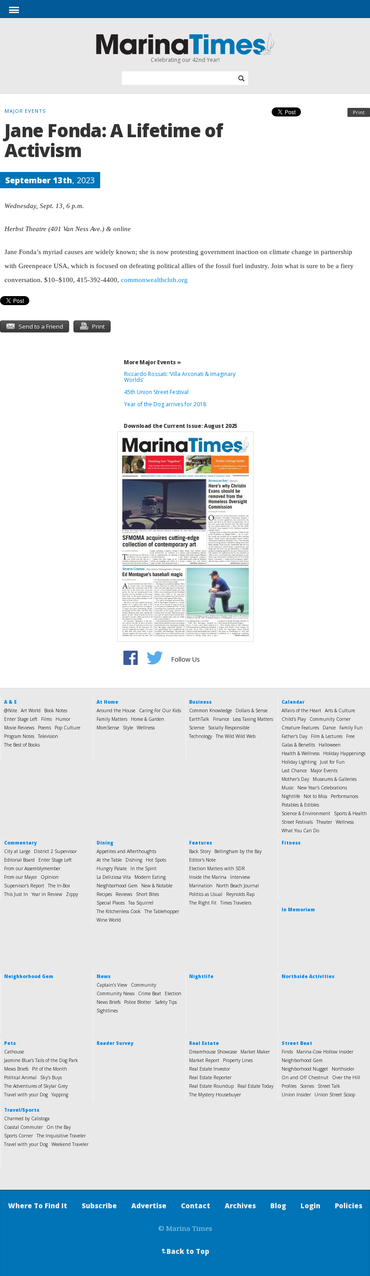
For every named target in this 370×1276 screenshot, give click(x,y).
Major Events (324, 770)
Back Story (200, 851)
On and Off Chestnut (305, 1077)
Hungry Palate (112, 868)
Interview (240, 877)
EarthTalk (199, 719)
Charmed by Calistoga (27, 1118)
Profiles (289, 1086)
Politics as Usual (205, 894)
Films (46, 719)
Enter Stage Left (20, 719)
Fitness (291, 843)
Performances (344, 796)
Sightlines (107, 1010)
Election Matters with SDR (217, 868)
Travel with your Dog (26, 1094)
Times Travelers (235, 903)
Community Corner (330, 719)
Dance (329, 727)
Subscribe (99, 1205)
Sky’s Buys (51, 1077)
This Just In (16, 894)
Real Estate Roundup (211, 1086)
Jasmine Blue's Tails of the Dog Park (41, 1060)
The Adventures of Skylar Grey (36, 1086)
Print (359, 112)
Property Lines (238, 1060)
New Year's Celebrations (322, 787)
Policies (348, 1205)
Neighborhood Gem (117, 885)
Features (200, 843)
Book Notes (55, 710)
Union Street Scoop (334, 1094)
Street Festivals (297, 822)
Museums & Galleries (334, 779)
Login (310, 1205)
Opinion (50, 877)
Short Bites (147, 894)
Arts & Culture (340, 710)
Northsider (343, 1069)
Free (350, 736)
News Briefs (108, 1002)
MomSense (108, 727)
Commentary (20, 843)
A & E (10, 702)
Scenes (307, 1086)
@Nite (10, 710)
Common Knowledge (210, 710)
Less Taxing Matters (253, 719)
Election (173, 993)
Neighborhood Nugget (305, 1069)
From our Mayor (20, 877)
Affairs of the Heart (301, 710)
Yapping (59, 1094)
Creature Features (300, 727)
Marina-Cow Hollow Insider (324, 1052)
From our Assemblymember (32, 868)
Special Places (111, 903)
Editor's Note (202, 860)
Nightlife (291, 796)
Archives (240, 1205)
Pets (10, 1043)
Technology (200, 736)
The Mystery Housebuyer (215, 1094)
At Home (107, 702)
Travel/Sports (21, 1110)
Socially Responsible (229, 727)
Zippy (72, 894)
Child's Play (294, 719)
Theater (324, 822)
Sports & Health (350, 813)
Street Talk (329, 1086)
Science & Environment (306, 813)
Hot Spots (156, 860)
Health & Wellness (300, 753)
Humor (63, 719)
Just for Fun (332, 762)
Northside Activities (308, 976)
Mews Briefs (16, 1069)
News (104, 976)
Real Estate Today (255, 1086)
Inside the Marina (208, 877)
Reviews (124, 894)
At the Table (109, 860)
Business (200, 702)
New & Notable (156, 885)
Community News (115, 993)
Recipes (104, 894)
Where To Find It (37, 1205)
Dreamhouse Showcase (213, 1052)
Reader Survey (115, 1043)
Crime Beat (149, 993)
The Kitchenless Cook (119, 911)
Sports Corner (18, 1135)
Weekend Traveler (69, 1144)
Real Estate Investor (209, 1069)
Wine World (109, 920)
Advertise (148, 1205)
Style (128, 727)
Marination (201, 885)
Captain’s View (112, 985)
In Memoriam (298, 909)
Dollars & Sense (252, 710)
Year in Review (47, 894)
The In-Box (59, 885)
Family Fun (351, 727)
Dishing (133, 860)
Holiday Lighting (299, 762)
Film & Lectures (326, 736)
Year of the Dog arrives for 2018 (165, 404)
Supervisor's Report (24, 885)
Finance (221, 719)
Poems (44, 727)
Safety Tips (166, 1002)
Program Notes (19, 736)
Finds (287, 1052)
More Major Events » (152, 362)
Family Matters (112, 719)
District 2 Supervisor (55, 851)
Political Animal (20, 1077)
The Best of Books (22, 745)
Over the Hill (346, 1077)
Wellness (146, 727)
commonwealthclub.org (154, 279)
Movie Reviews (19, 727)
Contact (195, 1205)
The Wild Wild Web (235, 736)
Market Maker (255, 1052)
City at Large (17, 851)
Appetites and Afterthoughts (126, 851)
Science (196, 727)
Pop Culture (67, 727)
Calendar (293, 702)
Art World (31, 710)
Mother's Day (295, 779)
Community (143, 985)
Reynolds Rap (240, 894)
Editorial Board (19, 860)
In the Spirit (143, 868)
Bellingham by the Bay (238, 851)
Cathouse (14, 1052)
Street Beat (297, 1043)
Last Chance (294, 770)
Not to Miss (315, 796)
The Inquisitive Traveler (61, 1135)
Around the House (116, 710)
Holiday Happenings (344, 753)
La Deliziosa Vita (114, 877)
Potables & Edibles (300, 805)
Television (48, 736)
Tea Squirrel (140, 903)
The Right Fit (203, 903)
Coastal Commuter (23, 1127)
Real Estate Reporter (210, 1077)
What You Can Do (300, 830)
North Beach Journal (237, 885)
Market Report (204, 1060)
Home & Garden (147, 719)
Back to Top (184, 1251)
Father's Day (294, 736)
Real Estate (204, 1043)
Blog (278, 1205)
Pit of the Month (49, 1069)
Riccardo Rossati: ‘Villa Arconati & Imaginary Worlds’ (180, 377)
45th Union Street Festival (156, 392)
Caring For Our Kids (160, 710)
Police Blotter (137, 1002)
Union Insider (296, 1094)
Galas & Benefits (298, 745)
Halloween (330, 745)
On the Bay (58, 1127)
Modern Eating (150, 877)
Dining (105, 843)
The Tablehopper (161, 911)
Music (288, 787)
